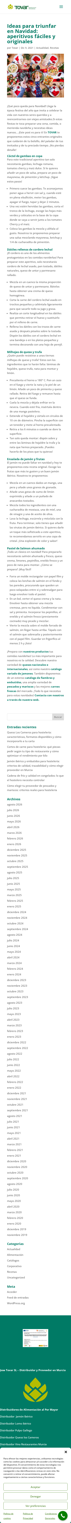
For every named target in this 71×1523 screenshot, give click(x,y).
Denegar (35, 1496)
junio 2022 (13, 1065)
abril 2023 (13, 1019)
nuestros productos (36, 651)
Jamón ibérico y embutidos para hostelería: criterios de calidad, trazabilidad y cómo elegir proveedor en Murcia (35, 765)
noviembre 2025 (17, 855)
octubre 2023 (15, 991)
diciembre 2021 (16, 1093)
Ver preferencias (36, 1506)
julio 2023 (13, 1008)
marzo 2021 (14, 1144)
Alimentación (15, 1254)
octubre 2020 (15, 1172)
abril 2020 (13, 1206)
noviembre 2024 (17, 917)
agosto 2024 (14, 934)
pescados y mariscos (20, 686)
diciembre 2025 (16, 849)
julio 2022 (13, 1059)
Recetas (54, 47)
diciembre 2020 (16, 1161)
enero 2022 (14, 1087)
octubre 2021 (15, 1104)
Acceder (12, 1292)
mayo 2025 (14, 889)
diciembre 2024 (16, 912)
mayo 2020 (14, 1201)
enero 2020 (14, 1223)
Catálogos (13, 1260)
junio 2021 (13, 1127)
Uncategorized (16, 1277)
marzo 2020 (14, 1212)
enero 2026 (14, 844)
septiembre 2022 (17, 1048)
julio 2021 (13, 1121)
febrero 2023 (15, 1031)
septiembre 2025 (17, 866)
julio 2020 (13, 1189)
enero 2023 (14, 1036)
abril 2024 (13, 957)
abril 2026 (13, 827)
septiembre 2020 (17, 1178)
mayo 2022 (14, 1070)
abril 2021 (13, 1138)
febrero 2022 (15, 1082)
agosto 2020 (14, 1184)
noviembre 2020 (17, 1167)
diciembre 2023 (16, 980)
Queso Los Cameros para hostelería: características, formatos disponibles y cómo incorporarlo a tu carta (34, 737)
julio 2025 (13, 878)
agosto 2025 (14, 872)
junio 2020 (13, 1195)
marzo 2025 (14, 895)
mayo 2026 (14, 821)
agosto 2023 (14, 1002)
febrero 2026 (15, 838)
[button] (66, 1452)
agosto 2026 (14, 804)
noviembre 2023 (17, 985)
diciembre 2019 (16, 1229)
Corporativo (14, 1266)
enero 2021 (14, 1155)
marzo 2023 (14, 1025)
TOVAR (52, 132)
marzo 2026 (14, 832)
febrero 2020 (15, 1218)
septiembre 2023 (17, 997)
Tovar (15, 47)
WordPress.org (16, 1303)
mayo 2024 (14, 951)
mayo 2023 (14, 1014)
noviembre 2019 (17, 1235)
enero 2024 (14, 974)
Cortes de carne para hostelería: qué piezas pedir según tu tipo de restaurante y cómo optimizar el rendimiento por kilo (33, 751)
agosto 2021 (14, 1116)
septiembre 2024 (17, 929)
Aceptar (35, 1487)
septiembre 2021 (17, 1110)
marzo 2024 (14, 963)
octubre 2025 (15, 861)
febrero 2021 (15, 1150)
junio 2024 (13, 946)
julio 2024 (13, 940)
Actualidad (42, 47)
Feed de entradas (18, 1297)
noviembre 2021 (17, 1099)
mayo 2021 (14, 1133)
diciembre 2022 (16, 1042)
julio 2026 (13, 810)
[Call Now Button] (63, 1515)
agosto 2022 (14, 1053)
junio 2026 (13, 815)
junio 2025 (13, 883)
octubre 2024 (15, 923)
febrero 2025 (15, 900)
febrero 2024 (15, 968)
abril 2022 (13, 1076)
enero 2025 (14, 906)
